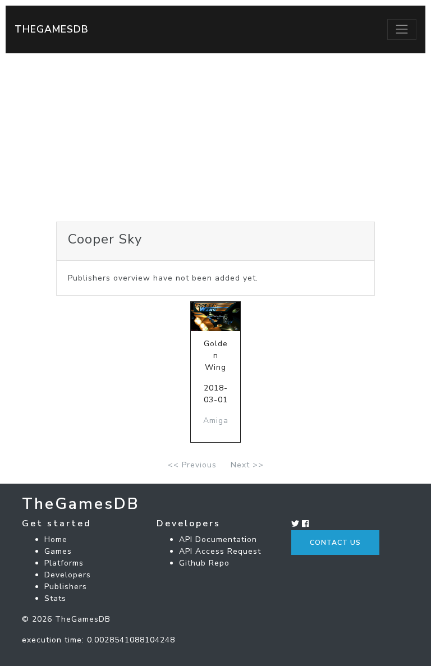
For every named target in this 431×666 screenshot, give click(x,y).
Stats (55, 598)
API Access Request (220, 551)
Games (58, 551)
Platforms (64, 563)
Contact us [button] (335, 542)
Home (55, 539)
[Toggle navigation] (401, 29)
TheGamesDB (52, 29)
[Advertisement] (215, 137)
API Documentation (218, 539)
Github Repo (204, 563)
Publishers (65, 586)
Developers (67, 574)
